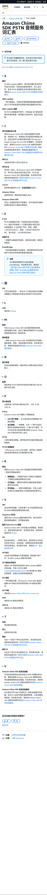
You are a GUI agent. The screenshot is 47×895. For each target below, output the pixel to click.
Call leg (12, 311)
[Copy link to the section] (2, 76)
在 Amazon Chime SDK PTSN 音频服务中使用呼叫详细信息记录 (23, 152)
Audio (14, 533)
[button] (6, 51)
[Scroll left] (12, 7)
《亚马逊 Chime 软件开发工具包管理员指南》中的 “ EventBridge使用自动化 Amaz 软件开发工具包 (25, 270)
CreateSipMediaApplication (15, 571)
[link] (30, 18)
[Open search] (43, 7)
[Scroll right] (37, 7)
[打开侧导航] (3, 13)
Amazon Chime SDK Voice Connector (24, 593)
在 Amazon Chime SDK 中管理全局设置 (21, 147)
